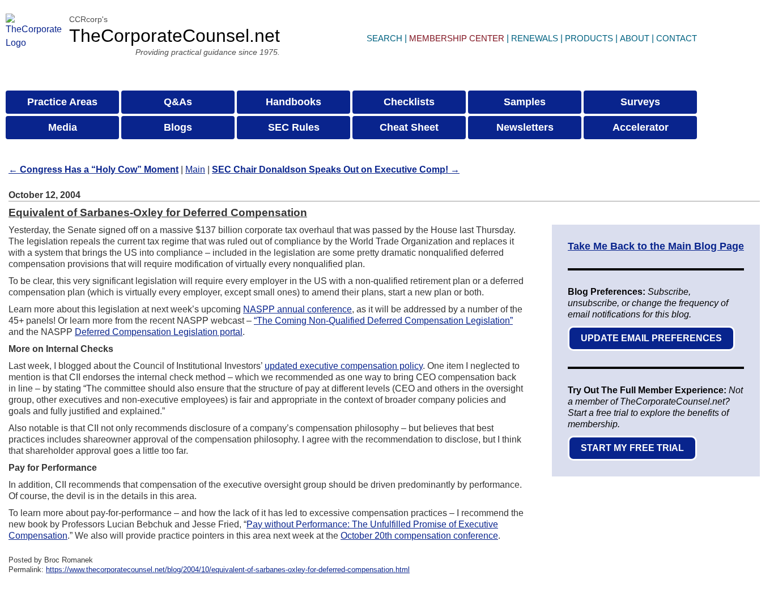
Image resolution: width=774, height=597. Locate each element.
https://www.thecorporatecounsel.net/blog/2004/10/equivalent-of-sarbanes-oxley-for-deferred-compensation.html (228, 569)
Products (589, 38)
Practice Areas (62, 102)
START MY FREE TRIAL (632, 448)
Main (195, 169)
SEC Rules (294, 127)
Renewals (534, 38)
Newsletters (525, 127)
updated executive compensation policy (344, 366)
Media (62, 127)
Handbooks (293, 102)
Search (384, 38)
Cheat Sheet (409, 127)
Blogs (178, 127)
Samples (525, 102)
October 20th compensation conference (419, 535)
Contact (676, 38)
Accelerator (641, 127)
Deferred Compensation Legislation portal (159, 332)
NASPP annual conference (297, 309)
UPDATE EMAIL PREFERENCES (651, 338)
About (634, 38)
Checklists (409, 102)
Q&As (178, 102)
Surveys (640, 102)
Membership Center (456, 38)
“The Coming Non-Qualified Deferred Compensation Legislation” (383, 320)
